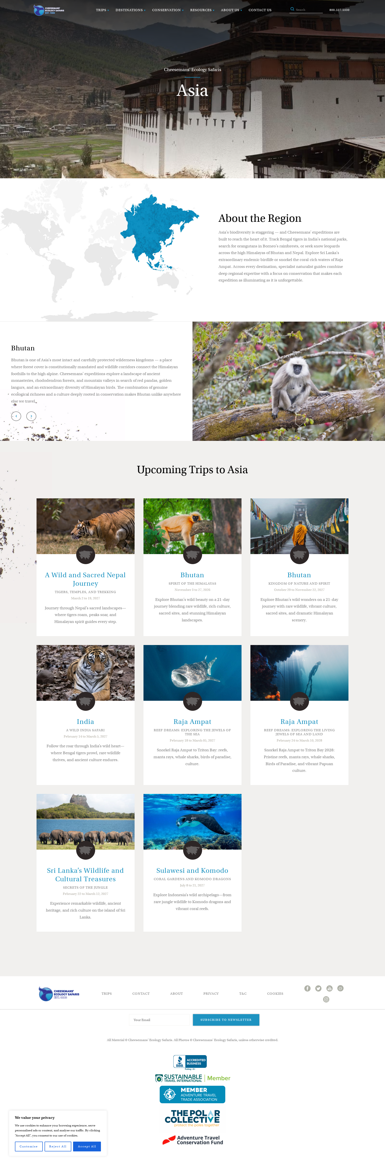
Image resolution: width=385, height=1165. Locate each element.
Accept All (87, 1146)
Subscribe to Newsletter (226, 1020)
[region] (58, 1133)
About (176, 994)
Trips (101, 10)
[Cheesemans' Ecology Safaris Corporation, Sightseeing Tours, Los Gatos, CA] (190, 1062)
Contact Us (260, 10)
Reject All (58, 1146)
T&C (243, 994)
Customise (29, 1146)
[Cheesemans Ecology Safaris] (49, 10)
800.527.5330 (340, 10)
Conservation (166, 10)
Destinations (129, 10)
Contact (141, 994)
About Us (230, 10)
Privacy (211, 994)
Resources (201, 10)
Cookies (275, 994)
